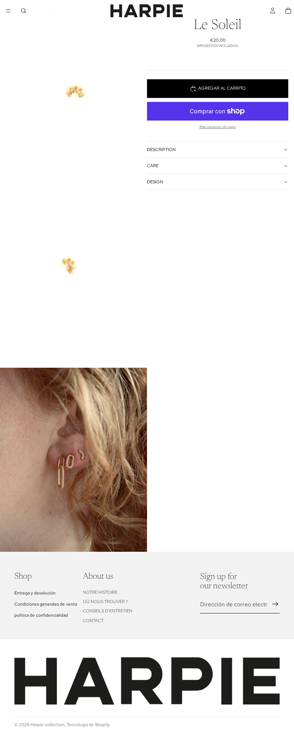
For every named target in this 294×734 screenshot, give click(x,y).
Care (152, 166)
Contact (93, 620)
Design (155, 182)
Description (161, 149)
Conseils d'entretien (107, 611)
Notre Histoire (100, 592)
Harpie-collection (47, 725)
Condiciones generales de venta (45, 604)
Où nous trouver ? (105, 601)
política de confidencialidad (41, 615)
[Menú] (8, 11)
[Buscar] (24, 11)
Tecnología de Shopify (88, 725)
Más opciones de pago (217, 126)
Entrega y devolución (35, 593)
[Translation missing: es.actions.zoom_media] (73, 92)
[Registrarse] (275, 604)
